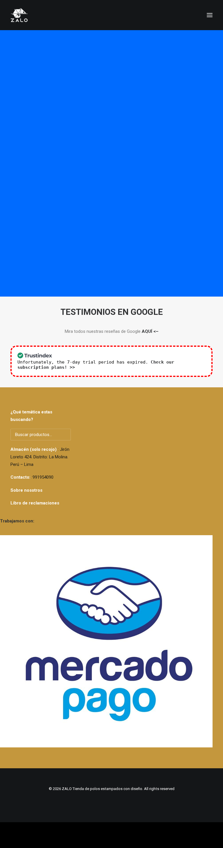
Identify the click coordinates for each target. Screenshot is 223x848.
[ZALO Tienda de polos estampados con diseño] (111, 15)
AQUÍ (147, 331)
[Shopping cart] (192, 15)
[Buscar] (183, 15)
